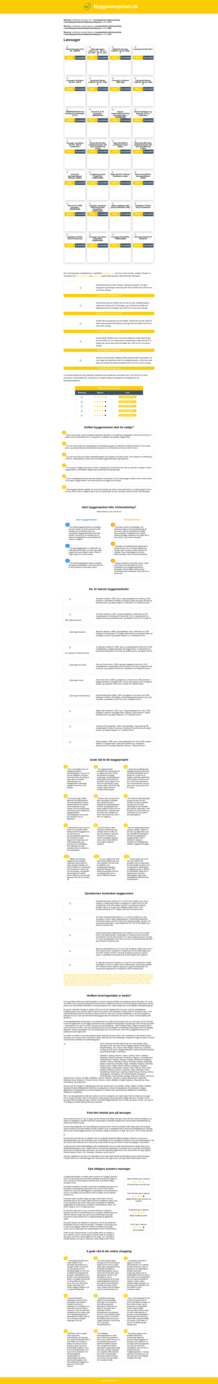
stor (136, 975)
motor (123, 983)
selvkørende (129, 975)
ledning (117, 983)
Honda (80, 979)
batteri (89, 983)
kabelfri (97, 975)
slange (142, 983)
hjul (105, 983)
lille (110, 975)
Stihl (98, 981)
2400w (146, 981)
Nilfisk (139, 979)
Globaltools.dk (108, 273)
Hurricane (87, 979)
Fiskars (114, 977)
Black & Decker (78, 977)
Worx (128, 981)
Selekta (83, 981)
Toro (117, 981)
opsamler (129, 983)
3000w (72, 983)
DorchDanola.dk (82, 276)
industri (90, 975)
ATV (71, 985)
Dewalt (94, 977)
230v (141, 981)
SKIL (89, 981)
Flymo (129, 977)
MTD (134, 979)
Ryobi (76, 981)
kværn (110, 983)
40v (81, 983)
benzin (66, 985)
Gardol (150, 977)
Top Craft (110, 981)
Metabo (119, 979)
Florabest (122, 977)
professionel (118, 975)
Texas (103, 981)
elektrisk (82, 975)
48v (85, 983)
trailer (103, 985)
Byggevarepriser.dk (116, 6)
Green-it (67, 979)
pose (136, 983)
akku (65, 975)
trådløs (141, 975)
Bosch (87, 977)
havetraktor (95, 985)
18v (132, 981)
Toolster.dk (96, 276)
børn (88, 985)
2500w (66, 983)
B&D (69, 977)
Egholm (101, 977)
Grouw (73, 979)
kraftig (102, 975)
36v (77, 983)
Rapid (70, 981)
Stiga (94, 981)
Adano (147, 975)
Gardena (143, 977)
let (107, 975)
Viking (122, 981)
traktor (108, 985)
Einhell (108, 977)
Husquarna (96, 979)
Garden (136, 977)
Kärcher (105, 979)
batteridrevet (73, 975)
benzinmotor (98, 983)
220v (136, 981)
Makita (112, 979)
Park (145, 979)
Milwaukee (127, 979)
